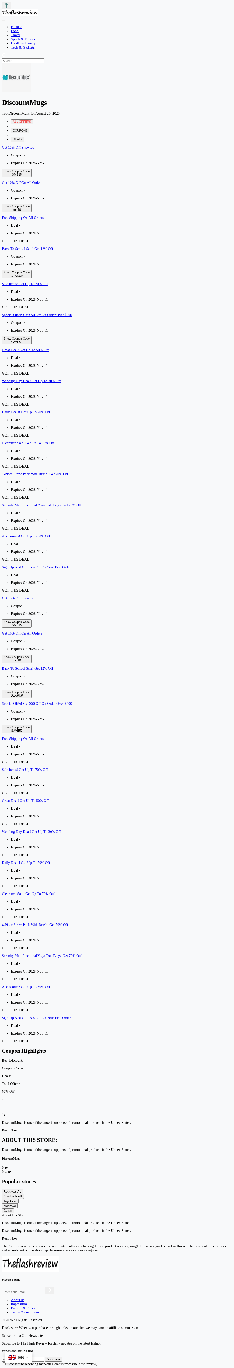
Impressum (19, 1304)
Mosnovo (10, 1206)
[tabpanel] (117, 369)
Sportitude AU (13, 1196)
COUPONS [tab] (20, 130)
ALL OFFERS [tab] (22, 121)
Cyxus (8, 1210)
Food (15, 31)
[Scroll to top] (6, 5)
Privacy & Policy (23, 1308)
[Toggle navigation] (3, 20)
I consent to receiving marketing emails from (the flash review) (52, 1364)
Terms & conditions (25, 1312)
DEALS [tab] (18, 139)
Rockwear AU (12, 1191)
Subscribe (53, 1359)
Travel (15, 35)
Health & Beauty (23, 43)
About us (17, 1300)
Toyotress (10, 1201)
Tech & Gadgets (23, 47)
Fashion (16, 27)
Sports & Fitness (23, 39)
